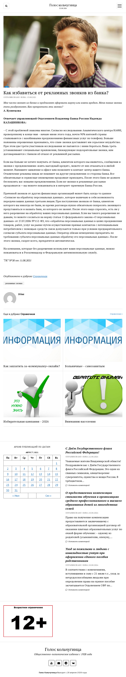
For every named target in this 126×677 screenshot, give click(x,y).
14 (48, 474)
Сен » (48, 495)
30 (7, 490)
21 (48, 479)
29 (56, 484)
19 (32, 479)
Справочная (40, 276)
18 (24, 479)
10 (16, 474)
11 (24, 474)
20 (40, 479)
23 (7, 484)
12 (32, 474)
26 (32, 484)
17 (16, 479)
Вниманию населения (80, 421)
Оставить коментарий (79, 485)
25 (24, 484)
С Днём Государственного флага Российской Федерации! (88, 450)
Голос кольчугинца (63, 5)
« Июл (15, 495)
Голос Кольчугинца (48, 672)
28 (48, 484)
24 (16, 484)
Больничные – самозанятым (85, 366)
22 (56, 479)
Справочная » (116, 314)
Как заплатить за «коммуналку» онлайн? (31, 366)
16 (7, 479)
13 (40, 474)
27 (40, 484)
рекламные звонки (13, 283)
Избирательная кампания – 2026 (26, 421)
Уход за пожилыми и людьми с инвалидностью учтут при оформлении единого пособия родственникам (87, 555)
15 (56, 474)
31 (16, 490)
